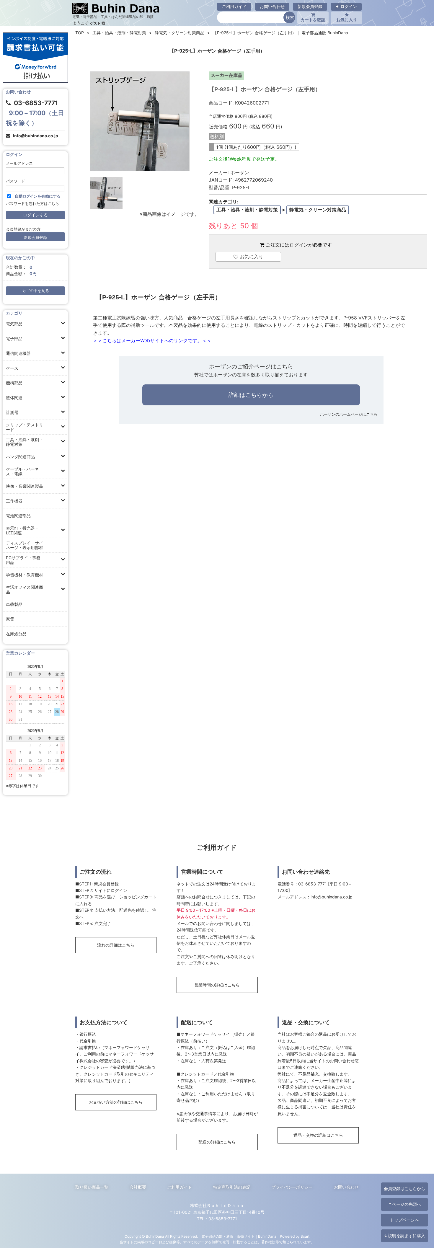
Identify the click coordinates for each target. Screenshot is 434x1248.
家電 (10, 618)
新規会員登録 (310, 6)
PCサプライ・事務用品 (23, 560)
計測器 (12, 412)
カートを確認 (313, 19)
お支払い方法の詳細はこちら (116, 1102)
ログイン (348, 6)
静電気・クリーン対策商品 (179, 32)
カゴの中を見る (35, 290)
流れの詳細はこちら (115, 944)
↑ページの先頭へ (404, 1204)
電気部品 (14, 323)
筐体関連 (14, 397)
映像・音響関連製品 (24, 486)
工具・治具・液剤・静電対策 (24, 442)
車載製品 (14, 604)
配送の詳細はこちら (217, 1141)
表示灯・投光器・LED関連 (22, 530)
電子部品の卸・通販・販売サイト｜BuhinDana (239, 1236)
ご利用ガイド (234, 6)
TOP (79, 32)
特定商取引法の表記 (231, 1187)
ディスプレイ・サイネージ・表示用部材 (24, 545)
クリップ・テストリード (24, 427)
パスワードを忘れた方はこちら (32, 203)
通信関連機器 (18, 353)
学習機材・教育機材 (24, 574)
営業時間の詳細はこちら (217, 984)
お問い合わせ (272, 6)
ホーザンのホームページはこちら (349, 414)
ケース (12, 368)
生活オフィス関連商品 (24, 589)
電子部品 (14, 338)
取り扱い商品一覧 (91, 1187)
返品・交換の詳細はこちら (318, 1135)
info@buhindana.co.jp (35, 135)
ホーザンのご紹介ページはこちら (251, 366)
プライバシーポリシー (292, 1187)
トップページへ (404, 1219)
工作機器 (14, 500)
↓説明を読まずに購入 (404, 1235)
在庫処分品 (16, 633)
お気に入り (346, 19)
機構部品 (14, 382)
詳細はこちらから (251, 394)
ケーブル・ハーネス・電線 (22, 471)
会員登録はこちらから (404, 1188)
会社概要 (138, 1187)
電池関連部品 (18, 515)
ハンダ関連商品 (20, 456)
